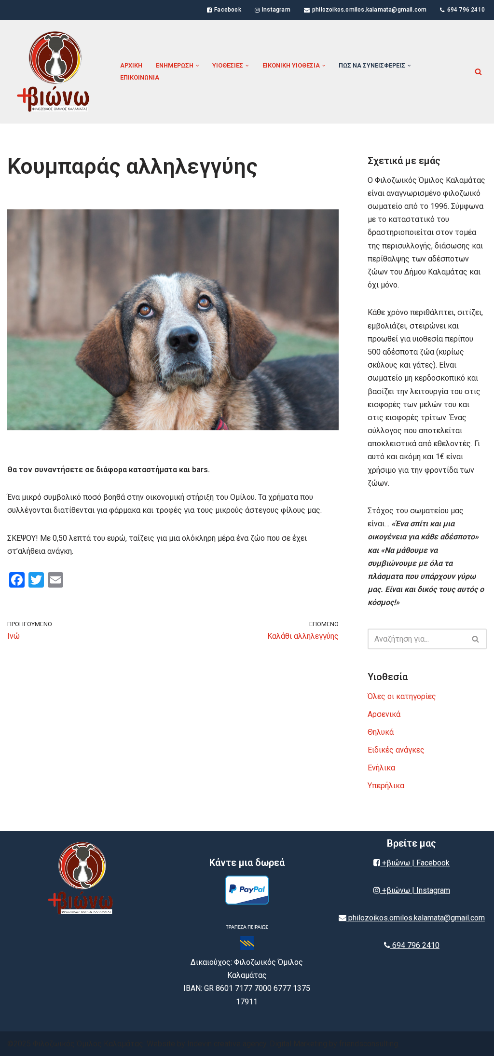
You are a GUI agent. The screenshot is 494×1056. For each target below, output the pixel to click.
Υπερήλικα (386, 785)
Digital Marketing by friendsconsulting (334, 1043)
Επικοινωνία (139, 77)
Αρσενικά (384, 714)
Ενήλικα (381, 767)
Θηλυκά (381, 732)
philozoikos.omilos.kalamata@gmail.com (369, 9)
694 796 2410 (466, 9)
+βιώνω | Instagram (415, 890)
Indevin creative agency (226, 1043)
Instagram (276, 9)
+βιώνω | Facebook (415, 862)
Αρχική (131, 65)
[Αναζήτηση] (478, 71)
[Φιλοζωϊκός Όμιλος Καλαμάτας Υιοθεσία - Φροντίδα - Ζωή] (55, 72)
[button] (197, 65)
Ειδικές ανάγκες (396, 749)
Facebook (227, 9)
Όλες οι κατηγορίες (402, 696)
